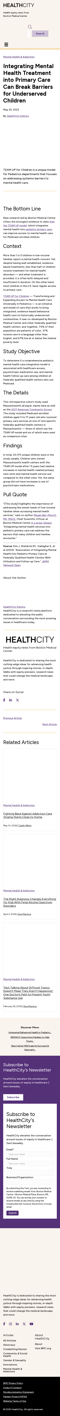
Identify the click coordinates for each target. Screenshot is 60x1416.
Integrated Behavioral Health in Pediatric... (30, 1032)
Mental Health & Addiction (19, 56)
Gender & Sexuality (14, 1360)
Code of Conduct (12, 1387)
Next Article (49, 724)
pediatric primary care (39, 229)
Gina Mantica (24, 914)
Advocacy (9, 1344)
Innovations (10, 1364)
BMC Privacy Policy (13, 1383)
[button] (13, 1097)
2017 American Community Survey (31, 409)
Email (10, 1149)
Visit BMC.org (43, 1348)
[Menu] (6, 44)
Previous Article (12, 718)
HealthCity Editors (18, 115)
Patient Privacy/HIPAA (15, 1396)
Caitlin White (24, 825)
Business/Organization (19, 1177)
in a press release (41, 522)
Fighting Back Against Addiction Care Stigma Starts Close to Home (27, 815)
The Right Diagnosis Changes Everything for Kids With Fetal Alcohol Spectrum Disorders (29, 902)
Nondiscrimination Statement (18, 1392)
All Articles (9, 1340)
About (38, 1344)
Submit (12, 1213)
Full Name (12, 1158)
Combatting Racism (15, 1349)
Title (9, 1168)
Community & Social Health (15, 1354)
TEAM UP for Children (16, 296)
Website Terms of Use (14, 1401)
